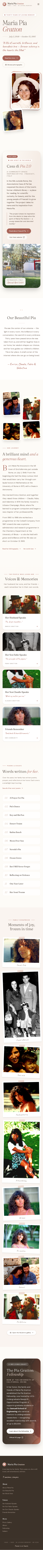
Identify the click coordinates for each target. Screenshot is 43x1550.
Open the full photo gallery (21, 1333)
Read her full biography (10, 549)
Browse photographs (15, 65)
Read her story (10, 58)
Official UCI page (15, 1437)
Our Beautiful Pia (8, 1491)
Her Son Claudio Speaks (11, 1509)
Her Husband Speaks (10, 1503)
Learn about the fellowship (19, 1431)
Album (5, 1525)
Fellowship (6, 1528)
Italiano (5, 1531)
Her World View (8, 1493)
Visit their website (15, 237)
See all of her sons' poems (12, 788)
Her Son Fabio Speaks (10, 1506)
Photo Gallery (7, 1522)
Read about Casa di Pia (17, 231)
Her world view (28, 549)
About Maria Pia (8, 1488)
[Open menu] (38, 4)
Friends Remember (9, 1512)
